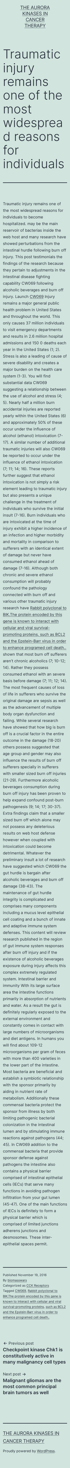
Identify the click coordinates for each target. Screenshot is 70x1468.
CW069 (37, 296)
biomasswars (17, 1280)
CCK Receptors (37, 1285)
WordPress (46, 1451)
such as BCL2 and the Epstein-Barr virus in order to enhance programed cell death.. (34, 1312)
